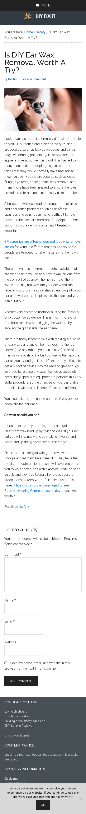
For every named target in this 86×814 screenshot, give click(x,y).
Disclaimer (11, 778)
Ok (43, 804)
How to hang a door (17, 716)
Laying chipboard (15, 711)
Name (10, 600)
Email (9, 621)
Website (10, 642)
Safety (24, 506)
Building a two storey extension (24, 721)
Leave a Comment (34, 79)
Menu (46, 5)
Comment (12, 554)
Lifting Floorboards (17, 735)
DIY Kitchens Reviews (18, 725)
